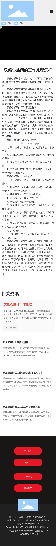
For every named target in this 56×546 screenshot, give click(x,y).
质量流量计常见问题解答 (15, 342)
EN (21, 23)
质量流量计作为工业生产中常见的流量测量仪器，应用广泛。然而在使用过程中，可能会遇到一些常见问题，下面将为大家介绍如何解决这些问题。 (27, 351)
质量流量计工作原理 (18, 304)
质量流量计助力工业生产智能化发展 (21, 406)
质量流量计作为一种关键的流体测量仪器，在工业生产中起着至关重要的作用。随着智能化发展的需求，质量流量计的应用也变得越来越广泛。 (27, 416)
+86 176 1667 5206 (39, 520)
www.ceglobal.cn (27, 530)
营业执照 (39, 530)
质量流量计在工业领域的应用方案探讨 (22, 372)
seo (46, 530)
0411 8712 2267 (20, 520)
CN (9, 23)
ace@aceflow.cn (31, 523)
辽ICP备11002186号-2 (28, 534)
